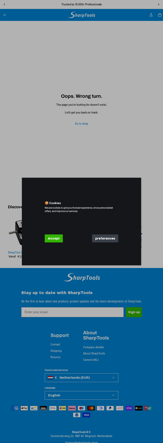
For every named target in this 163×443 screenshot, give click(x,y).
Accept (54, 238)
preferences (105, 238)
